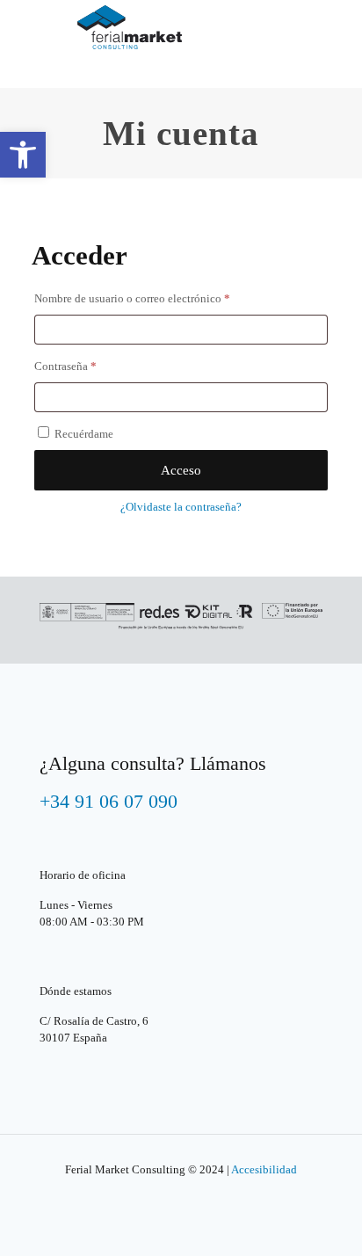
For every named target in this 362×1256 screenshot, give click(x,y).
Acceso (181, 470)
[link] (23, 155)
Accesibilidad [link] (264, 1169)
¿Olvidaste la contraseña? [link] (181, 506)
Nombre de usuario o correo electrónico (159, 298)
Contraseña (92, 366)
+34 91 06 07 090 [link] (108, 801)
